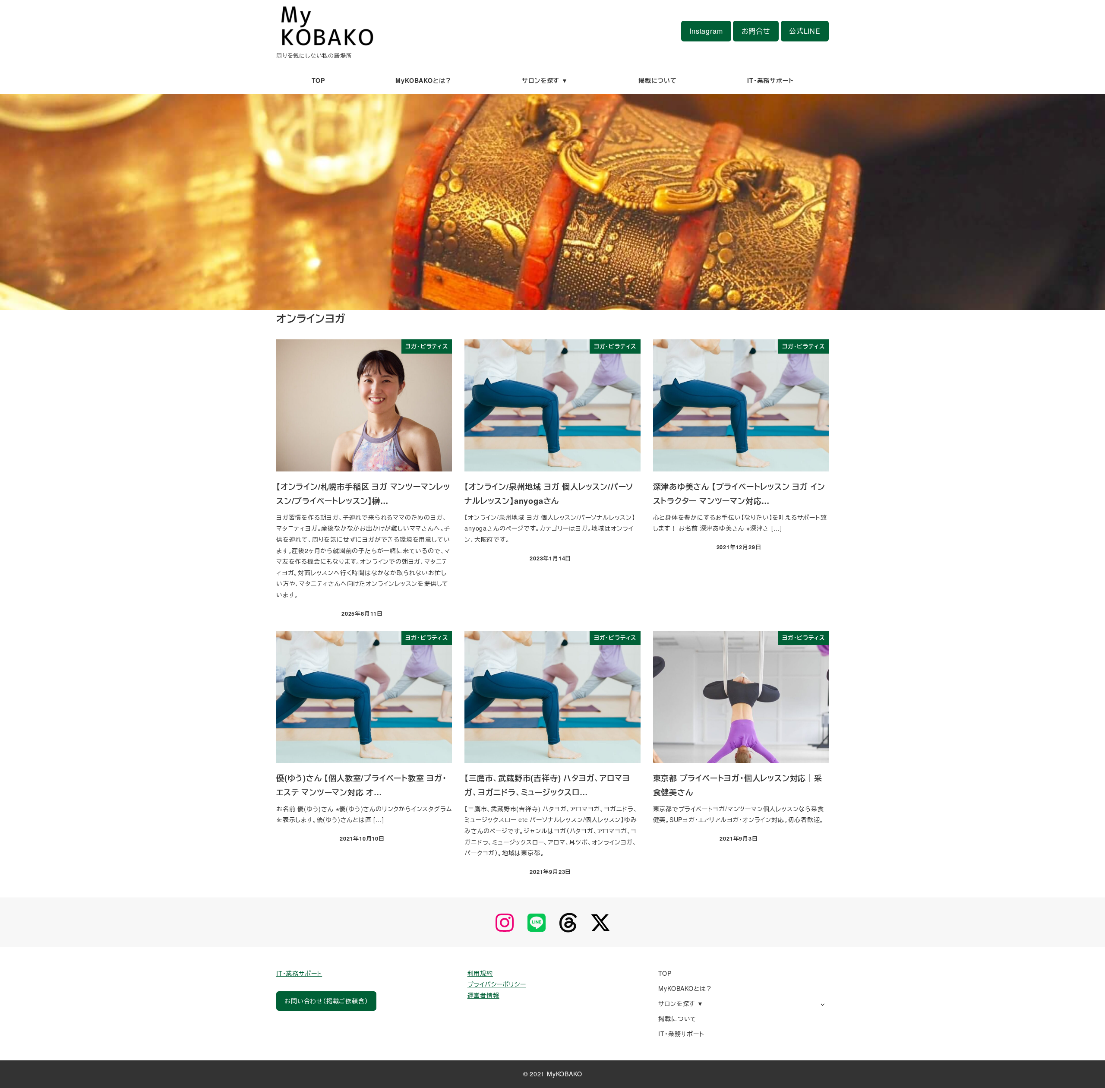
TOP (664, 973)
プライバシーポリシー (496, 984)
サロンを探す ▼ (680, 1003)
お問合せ (756, 31)
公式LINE (805, 31)
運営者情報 (483, 995)
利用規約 (480, 973)
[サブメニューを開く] (822, 1004)
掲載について (677, 1018)
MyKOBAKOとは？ (685, 988)
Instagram (706, 31)
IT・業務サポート (299, 973)
